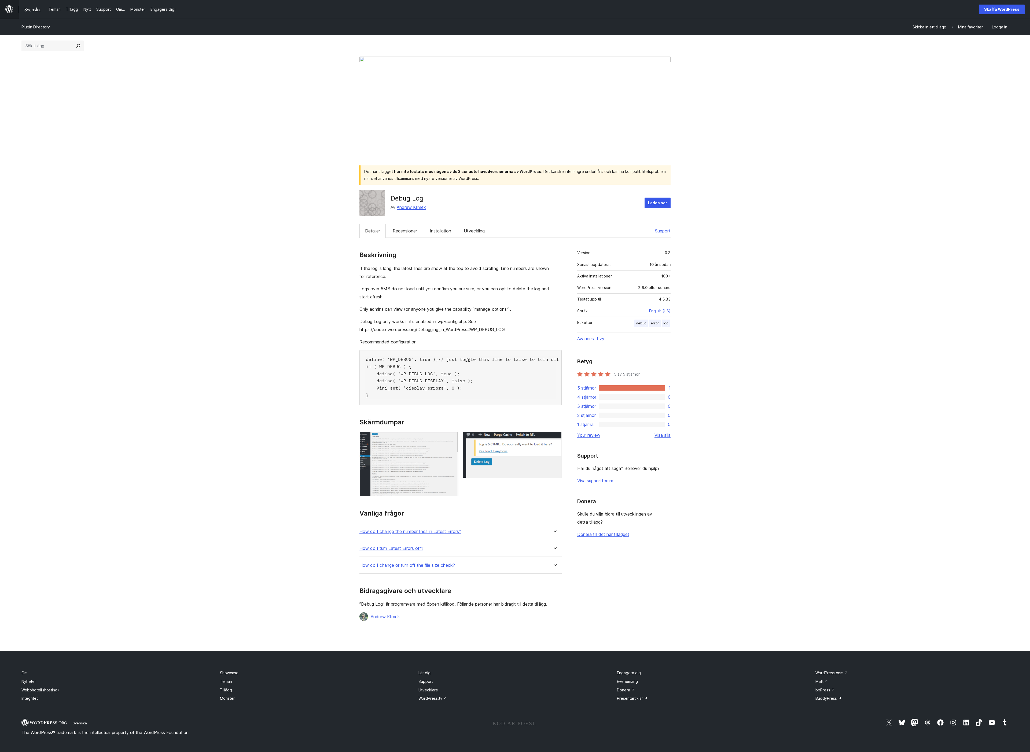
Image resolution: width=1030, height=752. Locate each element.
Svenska (80, 723)
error (655, 323)
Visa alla (662, 435)
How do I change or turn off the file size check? (407, 565)
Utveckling (474, 231)
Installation (440, 231)
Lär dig (424, 672)
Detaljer (372, 231)
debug (641, 323)
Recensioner (405, 231)
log (665, 323)
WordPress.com (831, 672)
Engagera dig (629, 672)
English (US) (660, 311)
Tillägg (226, 690)
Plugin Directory (35, 27)
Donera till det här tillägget (603, 534)
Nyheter (28, 681)
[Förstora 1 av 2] (451, 439)
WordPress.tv (432, 698)
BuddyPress (828, 698)
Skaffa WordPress (1002, 9)
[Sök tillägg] (78, 45)
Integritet (29, 698)
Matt (821, 681)
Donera (626, 690)
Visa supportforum (595, 480)
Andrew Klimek (411, 207)
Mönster (227, 698)
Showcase (229, 672)
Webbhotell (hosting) (40, 690)
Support (663, 231)
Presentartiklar (632, 698)
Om (24, 672)
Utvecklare (428, 690)
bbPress (825, 690)
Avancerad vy (590, 338)
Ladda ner (657, 203)
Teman (226, 681)
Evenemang (627, 681)
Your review (588, 435)
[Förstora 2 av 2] (554, 439)
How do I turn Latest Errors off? (391, 548)
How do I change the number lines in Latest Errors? (410, 531)
